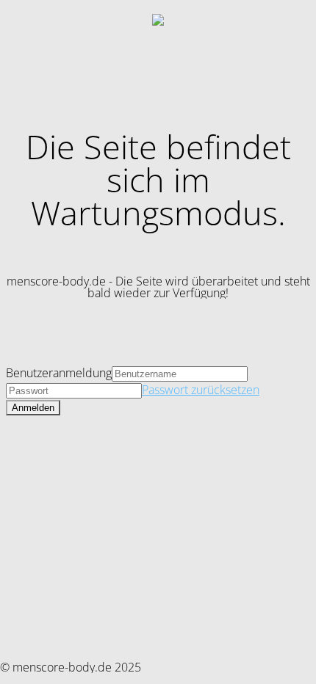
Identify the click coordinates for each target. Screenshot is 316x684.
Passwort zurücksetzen (200, 390)
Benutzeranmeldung (59, 373)
